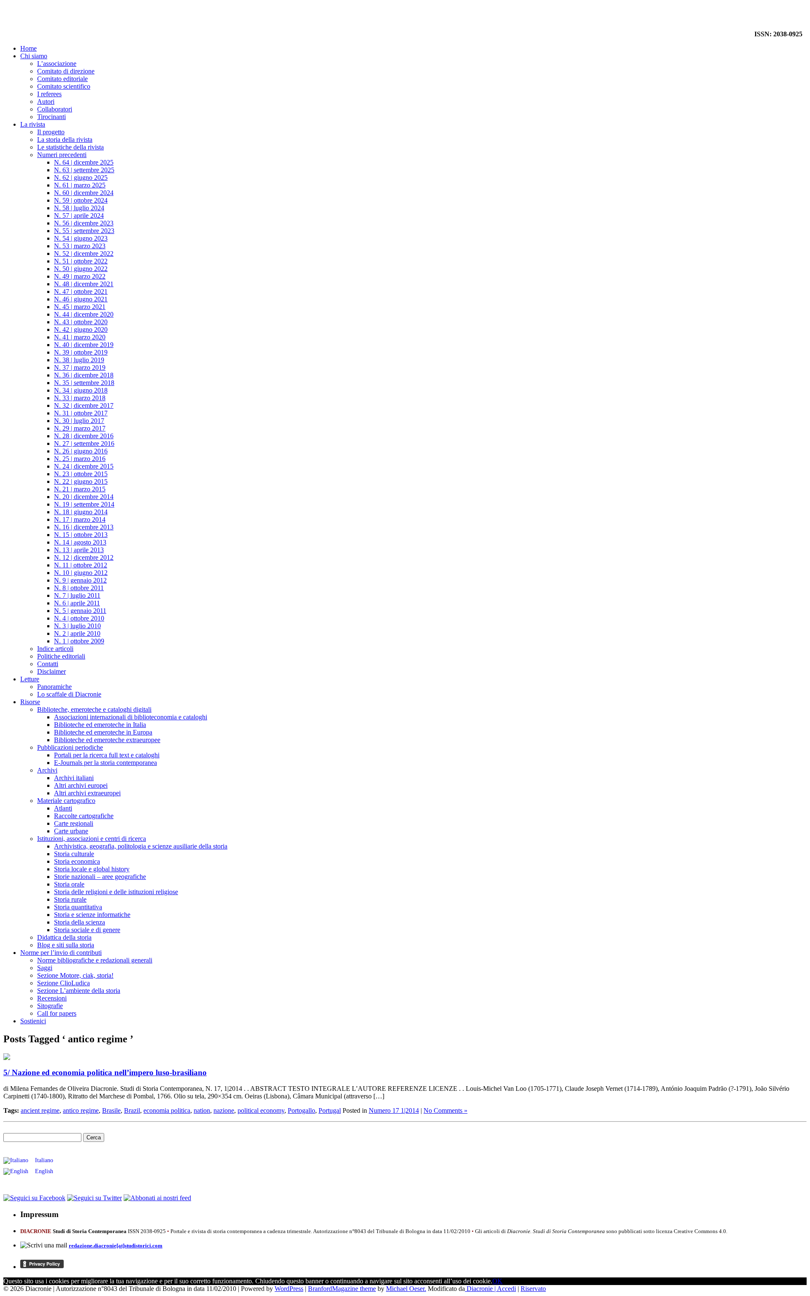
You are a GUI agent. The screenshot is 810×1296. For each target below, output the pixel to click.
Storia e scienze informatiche (92, 914)
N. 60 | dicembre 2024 (83, 192)
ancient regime (40, 1110)
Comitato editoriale (62, 78)
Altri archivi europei (81, 785)
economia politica (166, 1110)
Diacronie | (481, 1288)
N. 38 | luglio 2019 (79, 359)
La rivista (32, 124)
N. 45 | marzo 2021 (79, 306)
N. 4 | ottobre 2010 (79, 618)
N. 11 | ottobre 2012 (80, 565)
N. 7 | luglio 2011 (77, 595)
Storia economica (77, 861)
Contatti (47, 663)
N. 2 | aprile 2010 (77, 633)
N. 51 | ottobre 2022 (81, 261)
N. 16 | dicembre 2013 (83, 527)
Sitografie (50, 1005)
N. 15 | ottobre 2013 (81, 534)
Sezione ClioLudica (63, 983)
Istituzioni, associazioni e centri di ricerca (91, 838)
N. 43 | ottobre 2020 (81, 321)
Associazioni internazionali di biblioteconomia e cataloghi (130, 717)
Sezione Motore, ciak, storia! (75, 975)
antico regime (81, 1110)
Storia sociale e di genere (87, 929)
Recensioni (52, 998)
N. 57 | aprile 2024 (79, 215)
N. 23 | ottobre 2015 (81, 473)
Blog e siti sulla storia (65, 945)
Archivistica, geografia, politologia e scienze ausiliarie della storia (140, 846)
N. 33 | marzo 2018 (79, 397)
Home (28, 48)
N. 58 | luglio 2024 (79, 207)
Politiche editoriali (61, 656)
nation (202, 1110)
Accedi (506, 1288)
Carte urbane (71, 831)
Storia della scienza (79, 922)
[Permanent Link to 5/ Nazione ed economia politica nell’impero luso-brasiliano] (6, 1057)
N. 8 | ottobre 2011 (79, 587)
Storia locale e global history (92, 869)
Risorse (30, 701)
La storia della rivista (64, 139)
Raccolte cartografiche (83, 815)
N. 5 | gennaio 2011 (80, 610)
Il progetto (51, 132)
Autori (45, 101)
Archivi (47, 770)
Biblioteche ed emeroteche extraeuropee (107, 739)
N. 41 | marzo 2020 (79, 337)
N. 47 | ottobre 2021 (81, 291)
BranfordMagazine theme (342, 1288)
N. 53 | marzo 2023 (79, 245)
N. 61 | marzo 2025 (79, 185)
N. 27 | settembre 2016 (84, 443)
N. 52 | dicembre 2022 (83, 253)
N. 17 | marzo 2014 (79, 519)
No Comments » (445, 1110)
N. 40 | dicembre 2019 (83, 344)
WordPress (289, 1288)
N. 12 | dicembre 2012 (83, 557)
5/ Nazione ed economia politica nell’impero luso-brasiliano (105, 1072)
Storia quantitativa (78, 907)
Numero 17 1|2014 (394, 1110)
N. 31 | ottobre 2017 (81, 413)
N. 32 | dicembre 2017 (83, 405)
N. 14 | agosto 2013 (80, 542)
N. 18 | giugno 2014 (81, 511)
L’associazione (56, 63)
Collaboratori (54, 109)
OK (497, 1281)
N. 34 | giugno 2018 (81, 390)
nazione (223, 1110)
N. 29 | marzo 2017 (79, 428)
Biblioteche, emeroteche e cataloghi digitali (94, 709)
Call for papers (56, 1013)
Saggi (44, 967)
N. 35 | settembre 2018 (84, 382)
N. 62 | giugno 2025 (81, 177)
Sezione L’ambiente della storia (78, 990)
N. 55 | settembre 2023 (84, 230)
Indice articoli (55, 648)
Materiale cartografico (66, 800)
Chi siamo (33, 56)
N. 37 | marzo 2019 (79, 367)
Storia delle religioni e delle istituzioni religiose (116, 891)
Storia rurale (70, 899)
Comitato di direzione (65, 71)
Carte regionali (73, 823)
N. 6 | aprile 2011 (77, 603)
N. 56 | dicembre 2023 (83, 223)
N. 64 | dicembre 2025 (83, 162)
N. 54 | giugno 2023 (81, 238)
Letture (29, 679)
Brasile (111, 1110)
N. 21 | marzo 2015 (79, 489)
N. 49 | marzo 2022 (79, 276)
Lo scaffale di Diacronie (69, 694)
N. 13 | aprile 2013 (79, 549)
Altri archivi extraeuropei (87, 793)
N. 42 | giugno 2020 (81, 329)
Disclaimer (51, 671)
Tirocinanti (51, 116)
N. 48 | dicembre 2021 (83, 283)
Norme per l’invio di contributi (61, 952)
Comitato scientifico (63, 86)
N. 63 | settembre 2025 (84, 170)
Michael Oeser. (406, 1288)
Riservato (533, 1288)
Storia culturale (74, 853)
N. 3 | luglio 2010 (77, 625)
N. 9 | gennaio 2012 (80, 580)
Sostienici (33, 1021)
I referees (49, 94)
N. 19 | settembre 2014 (84, 504)
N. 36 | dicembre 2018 (83, 375)
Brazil (132, 1110)
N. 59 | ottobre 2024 (81, 200)
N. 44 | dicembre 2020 (83, 314)
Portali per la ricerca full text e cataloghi (106, 755)
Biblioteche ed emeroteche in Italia (100, 724)
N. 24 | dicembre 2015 (83, 466)
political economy (261, 1110)
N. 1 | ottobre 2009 (79, 641)
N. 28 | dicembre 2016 (83, 435)
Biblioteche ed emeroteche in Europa (103, 732)
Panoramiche (54, 686)
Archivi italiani (74, 777)
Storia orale (69, 884)
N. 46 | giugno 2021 (81, 299)
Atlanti (63, 808)
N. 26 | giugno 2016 (81, 451)
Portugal (330, 1110)
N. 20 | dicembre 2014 (83, 496)
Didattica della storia (64, 937)
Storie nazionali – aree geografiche (100, 876)
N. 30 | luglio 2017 (79, 420)
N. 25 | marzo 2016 (79, 458)
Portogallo (301, 1110)
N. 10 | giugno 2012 (81, 572)
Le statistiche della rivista (70, 147)
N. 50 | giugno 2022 (81, 268)
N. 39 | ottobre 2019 (81, 352)
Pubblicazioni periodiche (70, 747)
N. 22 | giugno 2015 (81, 481)
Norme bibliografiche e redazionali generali (94, 960)
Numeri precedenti (61, 154)
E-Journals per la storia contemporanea (105, 762)
